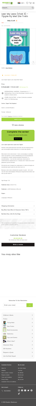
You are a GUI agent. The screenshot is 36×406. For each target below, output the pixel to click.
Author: (6, 68)
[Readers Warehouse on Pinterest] (31, 390)
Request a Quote (5, 374)
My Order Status (22, 368)
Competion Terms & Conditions (8, 381)
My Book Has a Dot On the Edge (10, 214)
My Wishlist (20, 372)
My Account (21, 374)
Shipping (10, 116)
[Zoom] (33, 62)
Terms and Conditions (6, 377)
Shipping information (7, 206)
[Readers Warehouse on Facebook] (22, 390)
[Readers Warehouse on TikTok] (19, 394)
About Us (3, 368)
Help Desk (20, 377)
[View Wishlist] (27, 3)
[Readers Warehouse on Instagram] (19, 390)
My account (21, 379)
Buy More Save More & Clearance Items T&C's (15, 210)
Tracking (20, 370)
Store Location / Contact (7, 372)
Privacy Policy (4, 379)
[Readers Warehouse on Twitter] (28, 390)
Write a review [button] (18, 244)
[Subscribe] (29, 305)
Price (3, 84)
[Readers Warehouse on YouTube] (25, 390)
